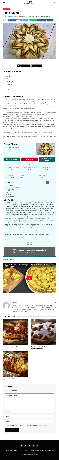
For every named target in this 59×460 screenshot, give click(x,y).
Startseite (9, 450)
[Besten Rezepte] (29, 2)
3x (54, 182)
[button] (4, 147)
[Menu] (4, 2)
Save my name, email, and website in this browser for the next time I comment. (27, 425)
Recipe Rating (8, 390)
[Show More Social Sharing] (54, 20)
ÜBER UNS (27, 450)
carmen (10, 16)
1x (47, 182)
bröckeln (13, 100)
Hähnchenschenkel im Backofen (12, 347)
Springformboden (27, 106)
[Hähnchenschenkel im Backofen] (15, 332)
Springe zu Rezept (24, 66)
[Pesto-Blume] (29, 59)
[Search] (55, 2)
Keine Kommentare (45, 16)
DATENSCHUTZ (18, 450)
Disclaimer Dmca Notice (38, 450)
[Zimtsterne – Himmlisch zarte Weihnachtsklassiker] (43, 332)
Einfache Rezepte (34, 454)
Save (19, 19)
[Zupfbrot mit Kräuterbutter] (15, 364)
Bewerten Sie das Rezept (48, 159)
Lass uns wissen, (23, 252)
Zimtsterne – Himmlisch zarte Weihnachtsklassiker (40, 347)
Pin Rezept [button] (30, 159)
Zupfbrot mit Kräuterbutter (11, 379)
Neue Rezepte (6, 9)
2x (51, 182)
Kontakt (50, 450)
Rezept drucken (37, 66)
